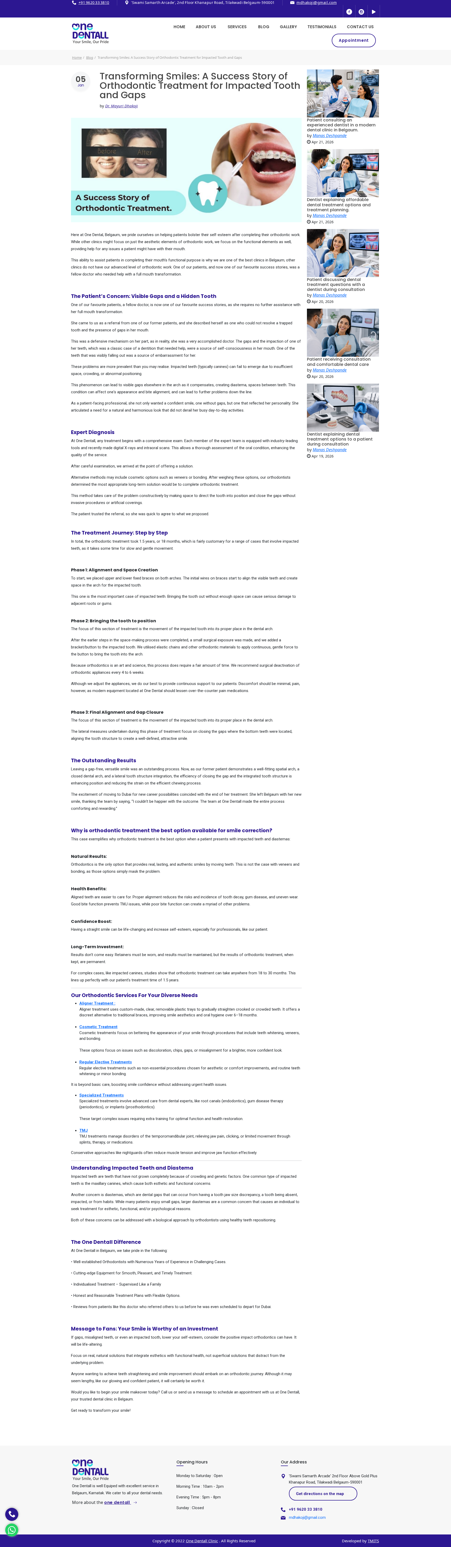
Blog (263, 27)
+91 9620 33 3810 (94, 2)
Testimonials (321, 27)
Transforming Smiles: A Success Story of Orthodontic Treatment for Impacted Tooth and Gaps (200, 85)
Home (179, 27)
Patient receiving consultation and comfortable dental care (339, 361)
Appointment (354, 40)
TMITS (373, 1540)
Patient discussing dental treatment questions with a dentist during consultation (336, 284)
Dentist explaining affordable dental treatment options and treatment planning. (339, 205)
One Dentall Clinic (202, 1540)
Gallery (288, 27)
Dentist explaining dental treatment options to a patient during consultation (340, 439)
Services (237, 27)
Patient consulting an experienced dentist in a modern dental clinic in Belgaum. (341, 125)
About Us (206, 27)
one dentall (117, 1502)
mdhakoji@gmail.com (316, 2)
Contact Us (360, 27)
